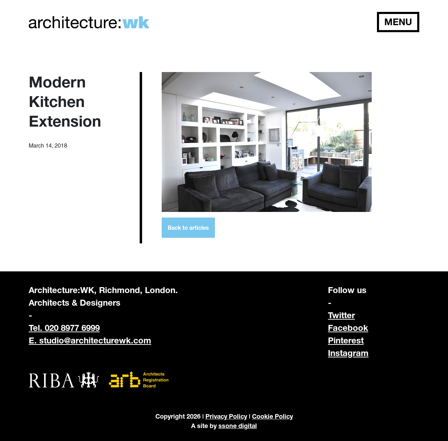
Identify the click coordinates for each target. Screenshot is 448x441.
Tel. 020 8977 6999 (64, 328)
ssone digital (237, 425)
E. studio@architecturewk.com (90, 340)
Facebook (348, 328)
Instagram (348, 353)
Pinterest (346, 340)
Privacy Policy (226, 416)
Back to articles (188, 227)
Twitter (341, 315)
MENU (398, 21)
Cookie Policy (272, 416)
